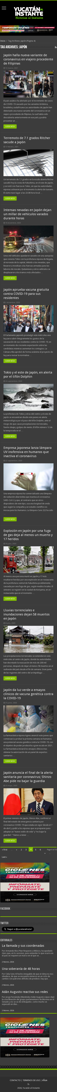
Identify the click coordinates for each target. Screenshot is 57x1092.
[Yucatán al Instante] (28, 12)
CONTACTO (15, 1080)
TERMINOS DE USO (31, 1080)
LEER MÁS (10, 126)
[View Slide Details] (24, 883)
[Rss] (28, 1084)
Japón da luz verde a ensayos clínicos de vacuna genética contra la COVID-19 (28, 694)
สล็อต (44, 1080)
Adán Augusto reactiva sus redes (25, 992)
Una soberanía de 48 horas (21, 969)
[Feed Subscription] (56, 47)
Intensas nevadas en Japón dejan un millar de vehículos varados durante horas (27, 214)
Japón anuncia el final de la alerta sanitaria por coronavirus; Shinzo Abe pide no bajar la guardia (28, 777)
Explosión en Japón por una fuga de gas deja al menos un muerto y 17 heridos (28, 535)
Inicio (2, 41)
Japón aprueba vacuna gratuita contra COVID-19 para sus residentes (26, 294)
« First (4, 849)
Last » (4, 857)
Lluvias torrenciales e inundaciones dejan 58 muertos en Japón (26, 614)
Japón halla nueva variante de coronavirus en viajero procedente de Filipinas (28, 59)
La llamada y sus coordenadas (23, 946)
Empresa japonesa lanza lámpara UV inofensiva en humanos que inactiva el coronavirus (27, 452)
